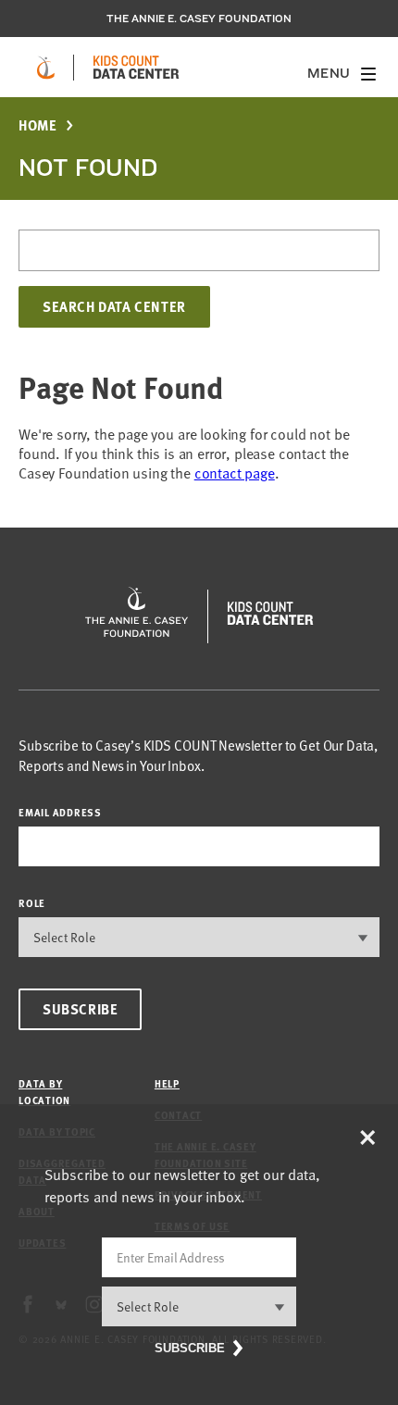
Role (32, 903)
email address (60, 812)
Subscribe (80, 1009)
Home (37, 125)
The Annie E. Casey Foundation (199, 18)
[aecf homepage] (46, 68)
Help (167, 1083)
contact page (234, 473)
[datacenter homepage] (136, 68)
